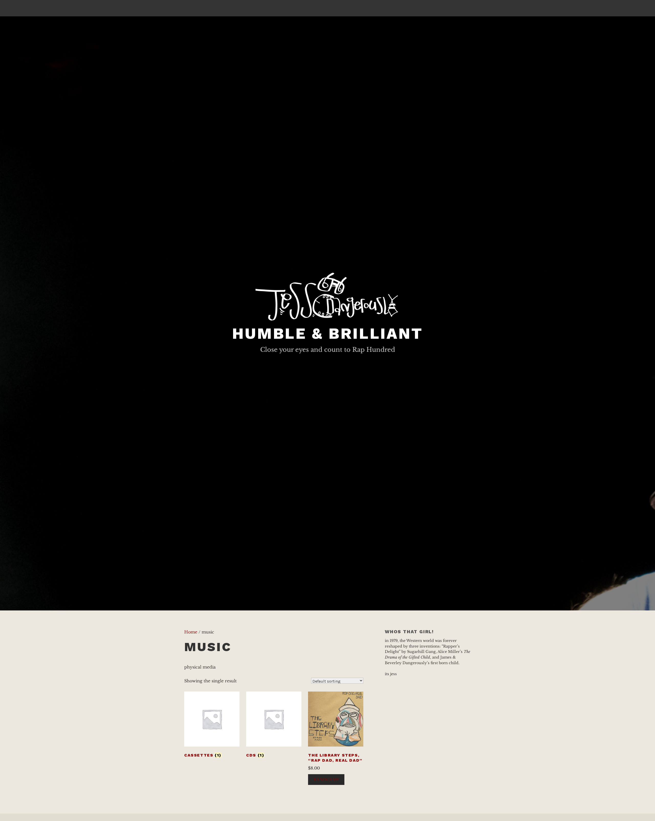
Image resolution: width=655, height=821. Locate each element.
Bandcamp (326, 779)
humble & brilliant (327, 333)
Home (190, 631)
